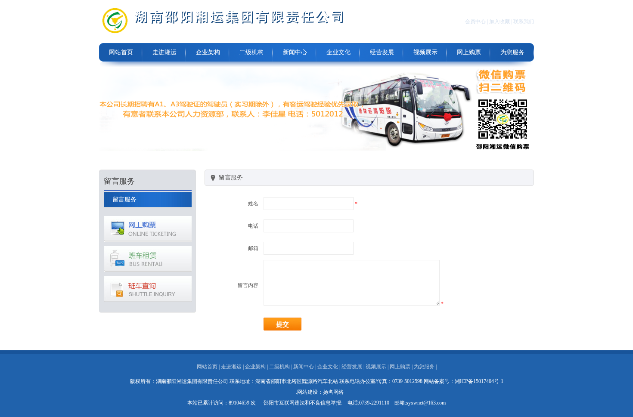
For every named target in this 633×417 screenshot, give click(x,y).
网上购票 (469, 52)
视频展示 (425, 52)
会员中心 (475, 22)
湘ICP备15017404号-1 (479, 381)
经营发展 (382, 52)
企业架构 (208, 52)
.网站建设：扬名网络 (320, 392)
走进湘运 (164, 52)
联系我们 (523, 22)
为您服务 (512, 52)
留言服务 (124, 199)
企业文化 (338, 52)
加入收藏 (499, 22)
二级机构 (251, 52)
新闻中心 (295, 52)
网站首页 (121, 52)
